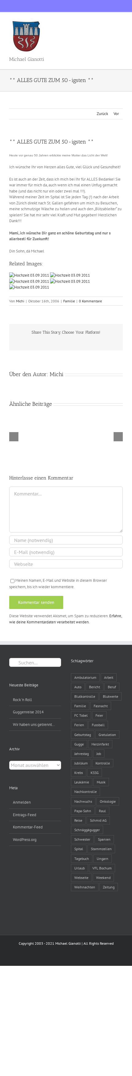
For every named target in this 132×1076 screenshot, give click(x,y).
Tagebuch (81, 858)
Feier (99, 715)
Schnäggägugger (87, 830)
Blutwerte (110, 696)
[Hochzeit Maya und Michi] (29, 275)
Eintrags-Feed (24, 814)
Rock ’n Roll (22, 699)
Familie (69, 301)
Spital (78, 848)
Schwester (82, 839)
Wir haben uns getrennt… (34, 724)
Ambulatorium (85, 677)
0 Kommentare (90, 301)
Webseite (81, 877)
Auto (77, 687)
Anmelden (22, 802)
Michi (20, 301)
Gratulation (107, 734)
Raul (102, 811)
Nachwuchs (83, 801)
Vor (116, 113)
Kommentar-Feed (28, 827)
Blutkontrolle (84, 696)
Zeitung (109, 887)
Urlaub (79, 868)
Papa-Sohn (82, 811)
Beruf (112, 687)
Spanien (104, 839)
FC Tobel (81, 715)
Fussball (98, 725)
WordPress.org (25, 839)
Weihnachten (84, 887)
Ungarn (102, 858)
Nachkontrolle (85, 791)
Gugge (79, 744)
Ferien (79, 725)
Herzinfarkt (100, 744)
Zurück (102, 113)
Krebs (78, 772)
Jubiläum (81, 763)
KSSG (95, 772)
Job (98, 753)
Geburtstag (82, 734)
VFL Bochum (102, 868)
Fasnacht (101, 706)
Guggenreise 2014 (28, 712)
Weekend (103, 877)
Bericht (94, 687)
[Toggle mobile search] (109, 22)
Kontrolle (102, 763)
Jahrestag (81, 753)
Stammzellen (101, 848)
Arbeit (108, 677)
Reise (78, 820)
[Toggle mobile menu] (120, 22)
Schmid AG (98, 820)
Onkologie (108, 801)
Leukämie (81, 782)
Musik (101, 782)
